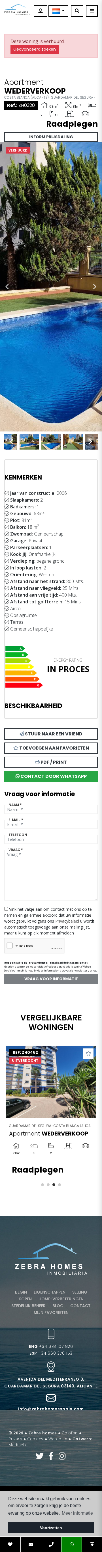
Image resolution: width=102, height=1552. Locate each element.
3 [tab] (53, 1184)
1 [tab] (42, 1184)
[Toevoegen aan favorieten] (88, 1053)
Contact (80, 1306)
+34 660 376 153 (51, 1353)
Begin (21, 1292)
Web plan (57, 1438)
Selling (79, 1292)
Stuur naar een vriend (53, 734)
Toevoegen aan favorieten (53, 748)
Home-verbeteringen (61, 1299)
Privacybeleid (67, 921)
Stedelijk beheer (28, 1306)
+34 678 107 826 (51, 1346)
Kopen (25, 1299)
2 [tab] (48, 1184)
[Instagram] (62, 1457)
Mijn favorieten (51, 1312)
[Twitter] (40, 1457)
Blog (57, 1306)
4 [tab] (59, 1184)
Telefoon (17, 834)
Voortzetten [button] (51, 1527)
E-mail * (15, 819)
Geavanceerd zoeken (34, 49)
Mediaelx (17, 1444)
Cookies (35, 1438)
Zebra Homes (17, 9)
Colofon (70, 1433)
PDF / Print (53, 762)
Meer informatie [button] (77, 1513)
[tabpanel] (51, 1112)
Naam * (15, 804)
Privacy (15, 1438)
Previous (7, 286)
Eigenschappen (49, 1292)
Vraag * (15, 849)
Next (95, 286)
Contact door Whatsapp (53, 776)
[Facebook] (51, 1457)
